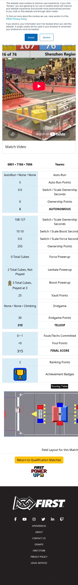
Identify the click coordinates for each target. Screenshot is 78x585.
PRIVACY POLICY (39, 556)
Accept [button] (31, 37)
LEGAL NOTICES (39, 562)
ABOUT (39, 532)
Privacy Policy (16, 18)
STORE (39, 550)
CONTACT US (39, 538)
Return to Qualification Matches (39, 460)
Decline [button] (46, 37)
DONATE (39, 544)
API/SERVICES (39, 525)
